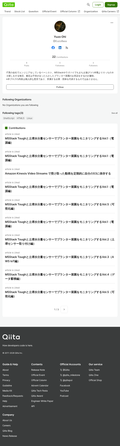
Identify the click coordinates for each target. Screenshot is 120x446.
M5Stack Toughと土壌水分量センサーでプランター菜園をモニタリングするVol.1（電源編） (59, 140)
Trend (7, 11)
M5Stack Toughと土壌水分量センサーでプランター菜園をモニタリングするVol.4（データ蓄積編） (60, 276)
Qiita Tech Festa (39, 390)
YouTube (64, 390)
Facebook (65, 385)
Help (4, 401)
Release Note (38, 369)
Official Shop (95, 380)
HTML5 (20, 118)
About (5, 369)
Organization (91, 11)
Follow (60, 87)
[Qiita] (8, 4)
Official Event (49, 11)
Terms (5, 375)
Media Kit (7, 390)
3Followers (93, 64)
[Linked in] (60, 47)
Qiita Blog (7, 430)
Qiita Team (94, 369)
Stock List (19, 11)
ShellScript (8, 118)
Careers (6, 425)
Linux (29, 118)
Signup (111, 4)
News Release (9, 436)
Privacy (6, 380)
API (33, 406)
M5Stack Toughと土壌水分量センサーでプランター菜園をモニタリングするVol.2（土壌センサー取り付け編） (60, 241)
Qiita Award (37, 395)
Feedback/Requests (12, 395)
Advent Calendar (39, 385)
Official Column (70, 11)
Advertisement (9, 406)
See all (115, 113)
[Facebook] (53, 47)
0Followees (59, 64)
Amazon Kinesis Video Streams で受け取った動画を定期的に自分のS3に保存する (58, 173)
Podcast (64, 395)
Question (33, 11)
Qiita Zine (93, 375)
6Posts (26, 64)
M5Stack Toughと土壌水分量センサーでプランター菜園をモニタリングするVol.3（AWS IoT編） (59, 259)
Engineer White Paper (42, 401)
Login (98, 4)
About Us (7, 420)
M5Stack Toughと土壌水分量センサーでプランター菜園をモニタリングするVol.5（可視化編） (60, 206)
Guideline (7, 385)
